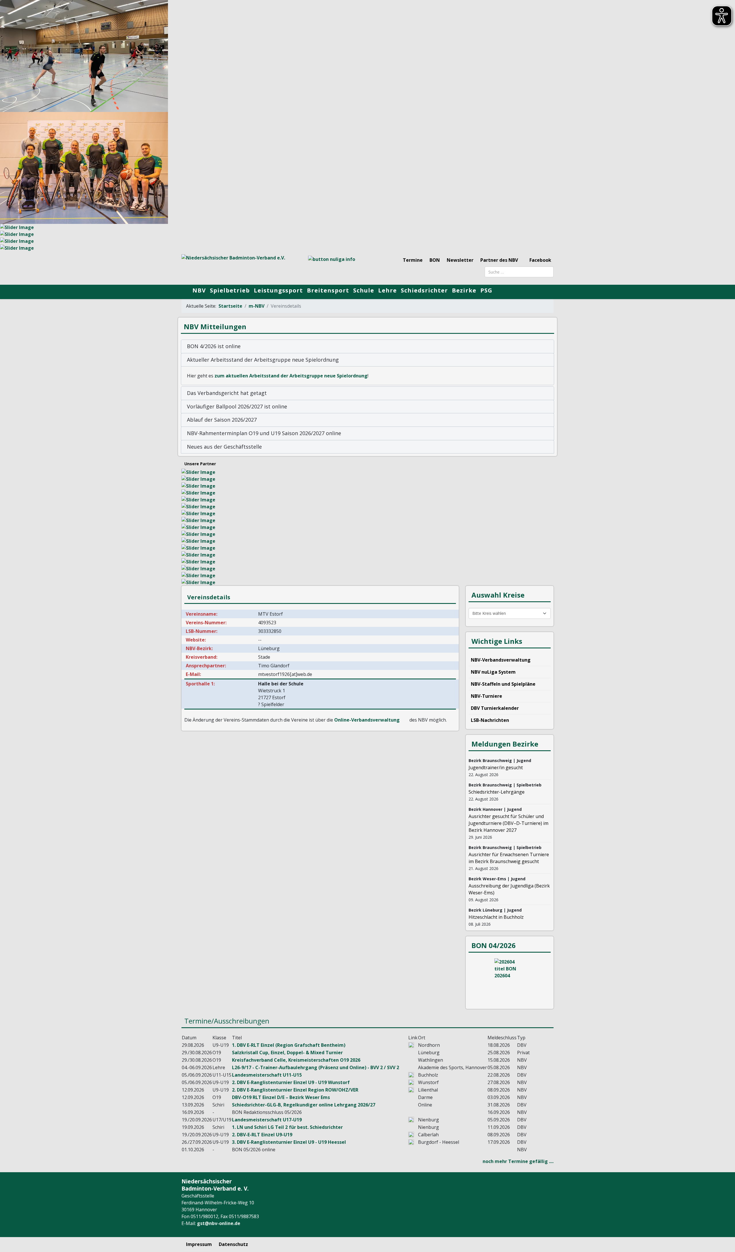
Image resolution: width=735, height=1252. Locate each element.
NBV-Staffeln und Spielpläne (503, 684)
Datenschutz (233, 1244)
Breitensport (328, 290)
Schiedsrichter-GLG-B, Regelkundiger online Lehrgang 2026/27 (303, 1105)
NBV (199, 290)
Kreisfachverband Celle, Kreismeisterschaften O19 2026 (296, 1060)
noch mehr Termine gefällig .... (518, 1161)
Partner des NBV (499, 260)
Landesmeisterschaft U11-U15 (267, 1075)
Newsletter (460, 260)
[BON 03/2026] (510, 979)
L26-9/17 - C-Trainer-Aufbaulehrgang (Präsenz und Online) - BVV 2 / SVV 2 (315, 1067)
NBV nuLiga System (493, 672)
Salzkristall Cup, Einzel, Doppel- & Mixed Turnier (287, 1052)
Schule (363, 290)
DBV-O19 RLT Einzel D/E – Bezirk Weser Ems (281, 1097)
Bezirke (464, 290)
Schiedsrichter (424, 290)
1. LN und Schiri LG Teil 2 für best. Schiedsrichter (287, 1127)
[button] (367, 346)
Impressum (199, 1244)
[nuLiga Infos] (336, 266)
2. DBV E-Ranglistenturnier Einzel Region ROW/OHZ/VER (295, 1090)
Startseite (230, 306)
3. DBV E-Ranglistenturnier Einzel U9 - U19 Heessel (289, 1142)
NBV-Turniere (486, 696)
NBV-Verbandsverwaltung (501, 660)
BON (435, 260)
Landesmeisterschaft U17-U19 (267, 1120)
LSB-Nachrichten (490, 720)
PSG (486, 290)
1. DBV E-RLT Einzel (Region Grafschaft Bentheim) (288, 1045)
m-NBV (256, 306)
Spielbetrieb (230, 290)
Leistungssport (278, 290)
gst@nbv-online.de (218, 1223)
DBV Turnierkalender (495, 708)
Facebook (539, 260)
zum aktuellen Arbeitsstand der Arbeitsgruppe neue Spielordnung (291, 376)
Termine (413, 260)
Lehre (387, 290)
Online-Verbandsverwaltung (367, 720)
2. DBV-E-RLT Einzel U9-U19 (262, 1134)
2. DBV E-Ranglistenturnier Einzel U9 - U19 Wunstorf (291, 1082)
